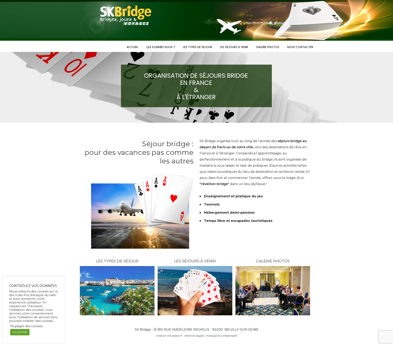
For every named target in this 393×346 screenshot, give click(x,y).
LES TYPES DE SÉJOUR (197, 47)
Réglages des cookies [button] (26, 326)
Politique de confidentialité (221, 335)
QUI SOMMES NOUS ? (160, 47)
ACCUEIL (132, 47)
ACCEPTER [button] (20, 332)
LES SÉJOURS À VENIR (234, 47)
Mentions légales (194, 335)
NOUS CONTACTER (300, 47)
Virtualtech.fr (174, 335)
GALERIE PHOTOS (267, 47)
